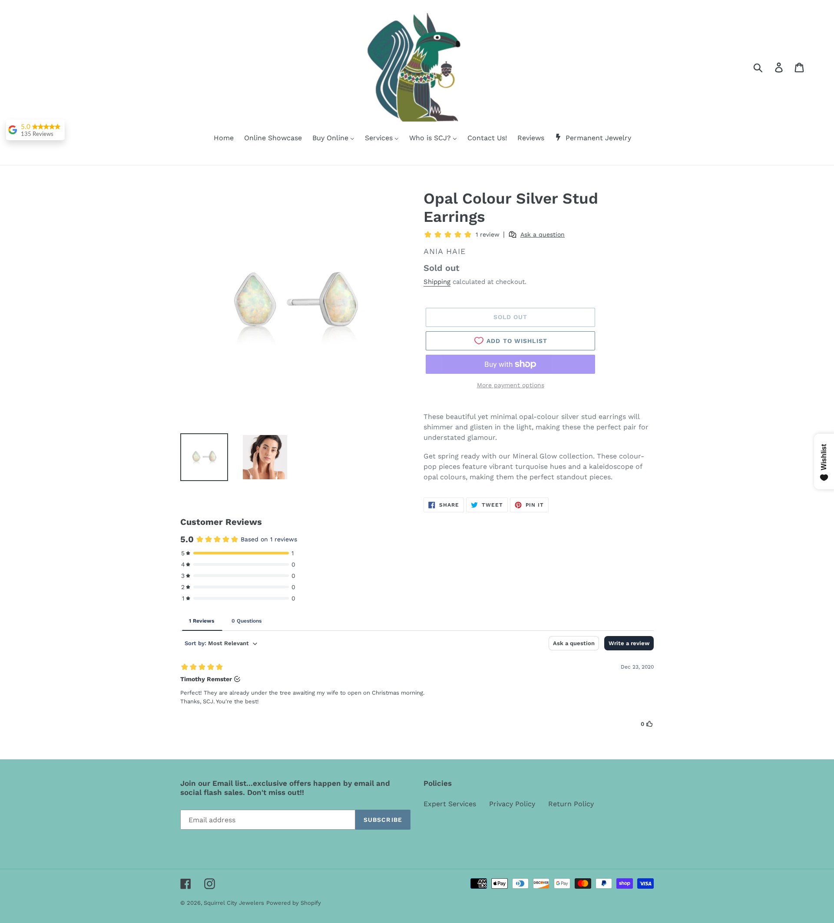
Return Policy (571, 804)
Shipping (437, 282)
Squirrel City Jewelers (234, 903)
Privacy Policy (512, 804)
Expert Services (450, 804)
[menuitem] (218, 138)
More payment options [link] (510, 385)
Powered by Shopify (293, 903)
